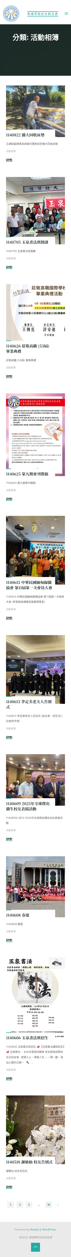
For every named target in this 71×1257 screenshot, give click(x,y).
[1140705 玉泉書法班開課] (35, 210)
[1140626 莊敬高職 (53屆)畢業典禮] (35, 316)
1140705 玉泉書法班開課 (27, 242)
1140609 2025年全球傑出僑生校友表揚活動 (28, 806)
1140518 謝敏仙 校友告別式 (29, 1161)
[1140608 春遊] (35, 886)
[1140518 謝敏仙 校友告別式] (35, 1129)
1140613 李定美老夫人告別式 (29, 704)
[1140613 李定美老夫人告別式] (35, 669)
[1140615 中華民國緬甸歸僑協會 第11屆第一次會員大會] (35, 550)
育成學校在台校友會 (42, 14)
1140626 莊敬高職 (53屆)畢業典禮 (27, 348)
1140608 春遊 (17, 915)
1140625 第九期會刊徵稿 (27, 473)
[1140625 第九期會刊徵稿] (35, 434)
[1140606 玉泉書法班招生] (35, 998)
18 (48, 1204)
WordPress (49, 1229)
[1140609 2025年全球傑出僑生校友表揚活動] (35, 780)
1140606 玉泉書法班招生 (27, 1037)
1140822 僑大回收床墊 (25, 134)
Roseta (34, 1229)
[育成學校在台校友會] (11, 13)
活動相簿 (11, 151)
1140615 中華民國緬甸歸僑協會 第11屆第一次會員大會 (29, 584)
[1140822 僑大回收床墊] (35, 111)
